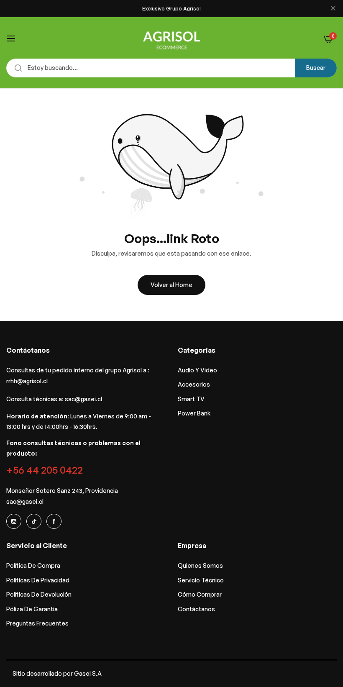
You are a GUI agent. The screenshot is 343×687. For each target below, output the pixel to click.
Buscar (315, 67)
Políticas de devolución (39, 594)
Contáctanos (196, 609)
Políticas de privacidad (37, 580)
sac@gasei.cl (83, 398)
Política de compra (33, 565)
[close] (333, 8)
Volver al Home (171, 284)
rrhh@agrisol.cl (27, 381)
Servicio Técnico (201, 580)
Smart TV (191, 398)
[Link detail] (13, 521)
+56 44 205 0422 (44, 469)
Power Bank (194, 413)
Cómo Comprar (200, 594)
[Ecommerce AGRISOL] (171, 38)
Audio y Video (197, 370)
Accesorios (194, 384)
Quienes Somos (200, 565)
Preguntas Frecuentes (37, 623)
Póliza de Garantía (32, 609)
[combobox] (171, 68)
